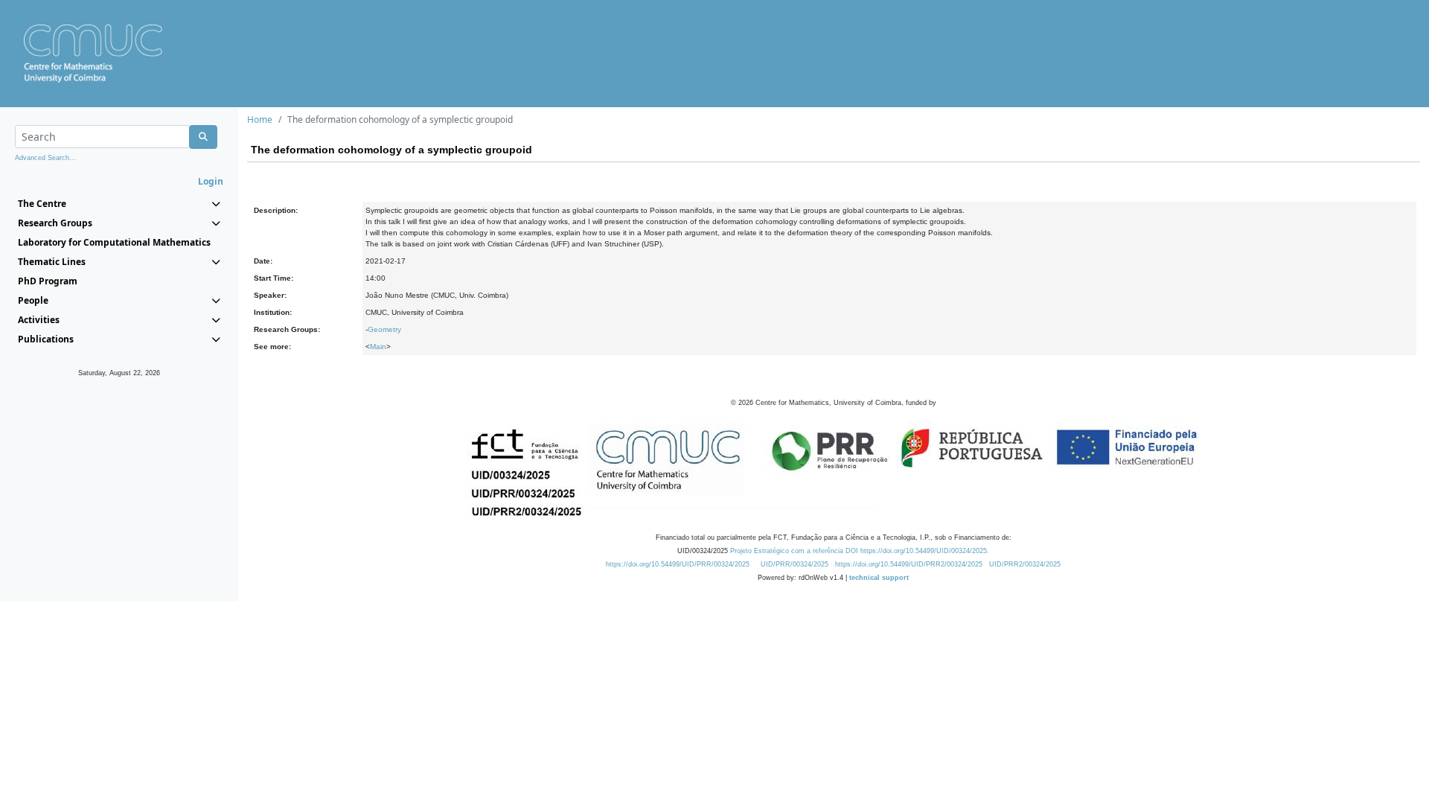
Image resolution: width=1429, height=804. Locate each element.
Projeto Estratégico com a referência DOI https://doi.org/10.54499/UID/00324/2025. (859, 551)
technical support (879, 577)
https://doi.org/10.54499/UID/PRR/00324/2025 (677, 564)
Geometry (384, 329)
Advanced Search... (45, 158)
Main (378, 346)
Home (259, 119)
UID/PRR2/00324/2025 (1025, 564)
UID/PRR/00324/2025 (794, 564)
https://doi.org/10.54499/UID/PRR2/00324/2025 (908, 564)
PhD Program (47, 281)
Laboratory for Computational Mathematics (114, 242)
